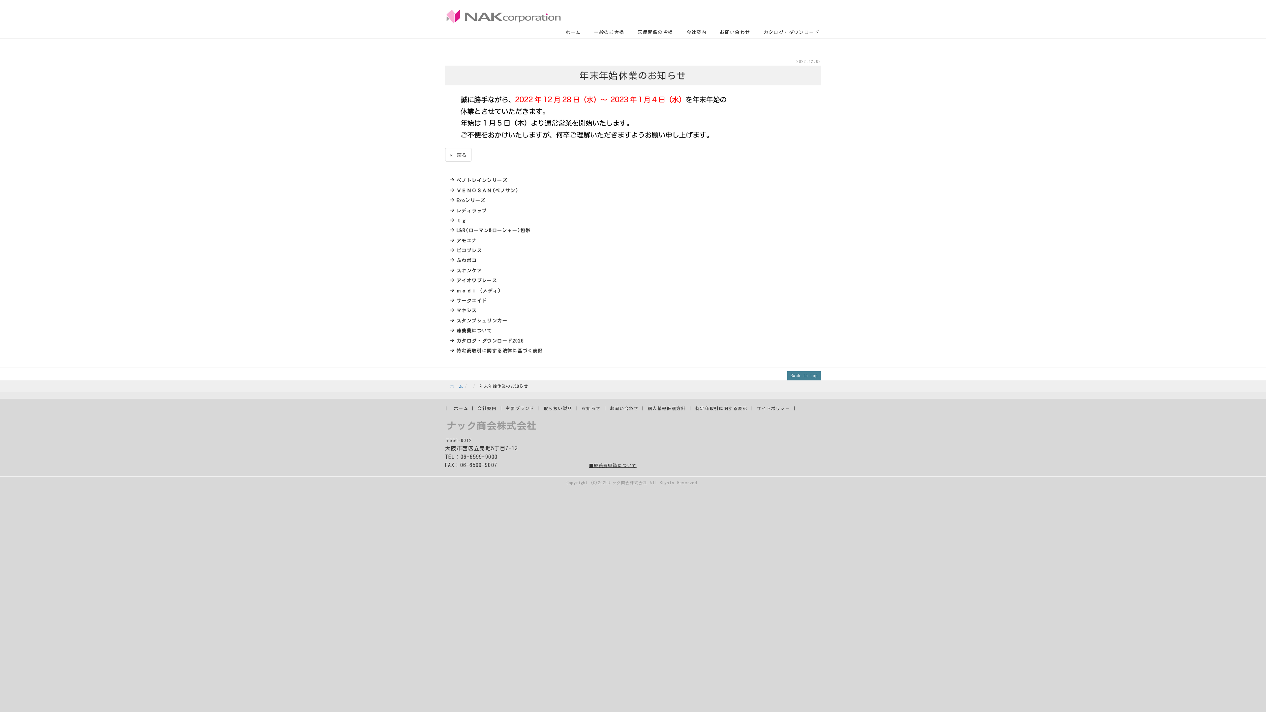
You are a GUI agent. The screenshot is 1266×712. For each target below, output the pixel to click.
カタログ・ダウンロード (791, 32)
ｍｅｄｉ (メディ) (479, 290)
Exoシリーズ (471, 200)
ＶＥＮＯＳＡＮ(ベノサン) (488, 190)
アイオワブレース (477, 280)
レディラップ (472, 210)
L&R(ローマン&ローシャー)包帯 (494, 230)
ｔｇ (462, 220)
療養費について (474, 330)
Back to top (804, 375)
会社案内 (696, 32)
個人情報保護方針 (667, 408)
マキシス (467, 310)
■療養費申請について (613, 465)
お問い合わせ (735, 32)
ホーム (573, 32)
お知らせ (591, 408)
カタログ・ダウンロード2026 (490, 341)
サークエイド (472, 300)
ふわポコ (467, 260)
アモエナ (467, 240)
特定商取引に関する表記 (721, 408)
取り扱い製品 (558, 408)
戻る (458, 154)
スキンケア (469, 270)
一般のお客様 (609, 32)
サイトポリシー (773, 408)
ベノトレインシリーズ (482, 180)
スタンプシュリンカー (482, 320)
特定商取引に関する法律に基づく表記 (500, 350)
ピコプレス (469, 250)
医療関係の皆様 (655, 32)
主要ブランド (520, 408)
